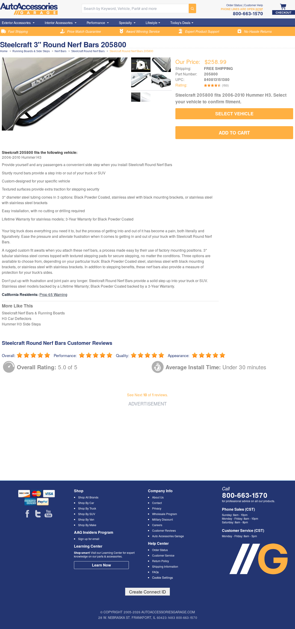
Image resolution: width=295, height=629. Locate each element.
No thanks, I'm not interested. (147, 349)
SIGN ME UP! (147, 332)
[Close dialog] (211, 258)
